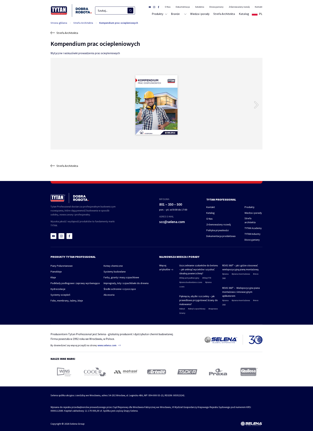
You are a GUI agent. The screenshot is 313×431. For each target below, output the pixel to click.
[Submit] (130, 10)
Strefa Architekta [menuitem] (224, 14)
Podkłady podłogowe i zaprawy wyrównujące (75, 283)
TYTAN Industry (252, 234)
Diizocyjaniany (216, 7)
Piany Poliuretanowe (62, 265)
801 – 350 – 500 (170, 204)
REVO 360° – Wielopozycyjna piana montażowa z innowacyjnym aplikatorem (241, 291)
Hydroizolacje (58, 289)
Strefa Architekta (83, 22)
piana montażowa (241, 273)
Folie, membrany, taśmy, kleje (67, 300)
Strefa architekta (250, 220)
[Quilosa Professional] (249, 372)
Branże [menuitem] (175, 14)
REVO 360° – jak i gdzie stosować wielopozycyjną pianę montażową (240, 267)
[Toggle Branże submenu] (185, 13)
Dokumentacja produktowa (220, 236)
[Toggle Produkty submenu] (165, 13)
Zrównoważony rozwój (239, 7)
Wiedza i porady (253, 213)
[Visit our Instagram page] (154, 7)
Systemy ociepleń (60, 294)
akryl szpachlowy (197, 308)
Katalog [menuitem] (244, 14)
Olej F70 (207, 277)
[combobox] (115, 10)
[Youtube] (53, 236)
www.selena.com (106, 345)
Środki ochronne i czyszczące (120, 289)
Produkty (249, 207)
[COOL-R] (95, 372)
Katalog (210, 213)
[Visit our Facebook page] (158, 7)
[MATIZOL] (125, 372)
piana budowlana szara (191, 282)
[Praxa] (218, 371)
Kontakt (258, 7)
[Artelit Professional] (156, 371)
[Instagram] (61, 236)
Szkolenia (199, 7)
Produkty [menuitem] (157, 14)
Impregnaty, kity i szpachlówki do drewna (126, 283)
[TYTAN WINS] (64, 372)
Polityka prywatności (217, 230)
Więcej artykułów (165, 267)
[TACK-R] (187, 371)
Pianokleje (56, 271)
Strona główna (59, 22)
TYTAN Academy (253, 228)
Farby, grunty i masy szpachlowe (121, 277)
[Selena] (251, 424)
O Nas (167, 7)
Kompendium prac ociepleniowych (118, 22)
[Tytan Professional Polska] (71, 10)
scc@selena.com (172, 221)
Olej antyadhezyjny (189, 277)
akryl (182, 308)
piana (226, 273)
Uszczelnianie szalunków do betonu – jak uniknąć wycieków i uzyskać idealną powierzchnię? (198, 269)
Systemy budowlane (115, 271)
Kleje (53, 277)
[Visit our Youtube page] (150, 7)
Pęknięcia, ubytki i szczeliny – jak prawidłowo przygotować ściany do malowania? (198, 300)
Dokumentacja (183, 7)
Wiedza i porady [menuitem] (199, 14)
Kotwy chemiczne (113, 265)
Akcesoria (109, 294)
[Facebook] (69, 236)
